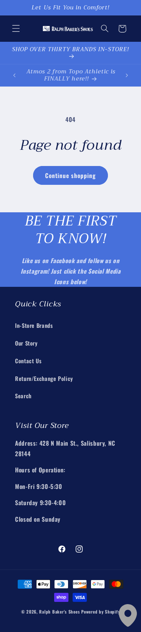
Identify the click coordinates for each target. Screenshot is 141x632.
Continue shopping (70, 175)
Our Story (26, 343)
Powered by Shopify (100, 611)
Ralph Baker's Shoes (59, 611)
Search (23, 395)
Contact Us (28, 360)
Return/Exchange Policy (44, 378)
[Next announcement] (126, 75)
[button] (15, 28)
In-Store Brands (34, 325)
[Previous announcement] (14, 75)
